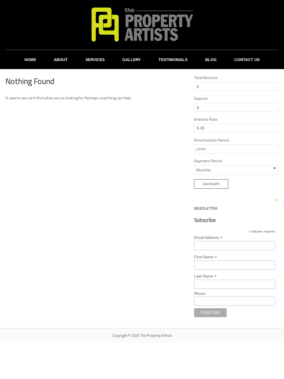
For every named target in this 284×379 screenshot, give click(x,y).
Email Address (208, 237)
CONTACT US (247, 59)
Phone (200, 293)
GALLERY (131, 59)
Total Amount (206, 78)
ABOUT (61, 59)
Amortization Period (211, 140)
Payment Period (208, 161)
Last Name (205, 276)
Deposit (201, 98)
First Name (205, 257)
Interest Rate (205, 119)
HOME (30, 59)
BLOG (211, 59)
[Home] (142, 24)
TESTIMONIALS (172, 59)
